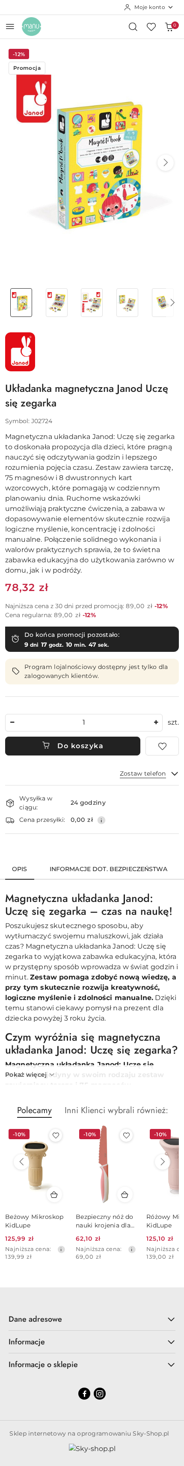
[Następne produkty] (162, 1161)
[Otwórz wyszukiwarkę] (133, 26)
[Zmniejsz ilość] (12, 722)
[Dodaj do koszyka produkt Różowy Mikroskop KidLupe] (125, 1194)
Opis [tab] (19, 869)
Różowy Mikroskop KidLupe (105, 1221)
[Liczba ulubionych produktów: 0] (151, 26)
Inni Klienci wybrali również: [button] (116, 1110)
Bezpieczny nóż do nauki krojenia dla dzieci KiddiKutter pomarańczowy (34, 1221)
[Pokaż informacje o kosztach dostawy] (101, 820)
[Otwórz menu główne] (10, 26)
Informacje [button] (27, 1341)
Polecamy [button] (34, 1110)
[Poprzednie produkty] (21, 1161)
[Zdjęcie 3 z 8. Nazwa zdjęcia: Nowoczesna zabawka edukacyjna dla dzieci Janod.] (92, 302)
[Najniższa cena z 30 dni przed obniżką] (61, 1249)
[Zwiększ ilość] (155, 722)
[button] (165, 163)
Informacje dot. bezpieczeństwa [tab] (108, 869)
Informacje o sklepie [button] (43, 1364)
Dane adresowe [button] (35, 1319)
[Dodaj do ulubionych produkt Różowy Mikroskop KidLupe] (126, 1135)
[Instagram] (100, 1394)
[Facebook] (84, 1394)
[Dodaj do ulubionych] (162, 746)
